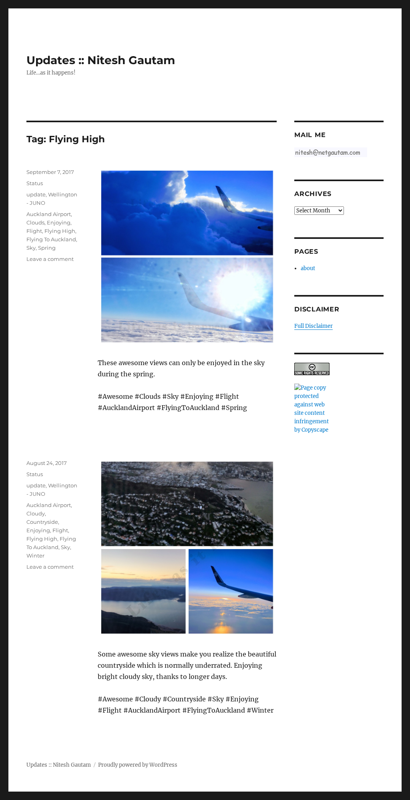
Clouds (35, 222)
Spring (47, 247)
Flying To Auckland (51, 239)
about (308, 268)
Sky (31, 247)
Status (34, 183)
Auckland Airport (48, 214)
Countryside (42, 522)
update (36, 194)
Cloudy (35, 513)
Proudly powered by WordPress (137, 765)
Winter (35, 555)
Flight (34, 231)
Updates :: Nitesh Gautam (100, 60)
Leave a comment (50, 259)
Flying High (59, 231)
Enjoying (58, 222)
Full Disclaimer (313, 326)
